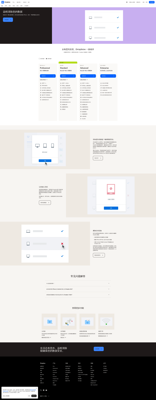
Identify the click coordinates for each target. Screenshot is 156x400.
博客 (91, 366)
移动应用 (42, 368)
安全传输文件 (68, 372)
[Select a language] (126, 2)
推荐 (91, 378)
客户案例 (92, 370)
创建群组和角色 (65, 106)
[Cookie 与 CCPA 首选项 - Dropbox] (19, 393)
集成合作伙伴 (93, 382)
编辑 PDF (67, 376)
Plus (54, 366)
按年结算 (49, 58)
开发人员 (92, 374)
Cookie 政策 (80, 372)
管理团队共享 (64, 104)
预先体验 (42, 378)
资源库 (92, 372)
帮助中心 (79, 366)
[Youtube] (46, 390)
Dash (54, 374)
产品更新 (54, 384)
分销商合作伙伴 (94, 380)
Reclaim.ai (55, 380)
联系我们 (79, 368)
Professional (55, 368)
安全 (41, 376)
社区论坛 (92, 376)
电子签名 (67, 378)
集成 (41, 370)
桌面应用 (42, 366)
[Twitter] (41, 390)
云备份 (66, 374)
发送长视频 (67, 368)
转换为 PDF (67, 380)
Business (54, 370)
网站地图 (79, 378)
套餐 (53, 382)
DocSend (55, 376)
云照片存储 (67, 370)
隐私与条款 (80, 370)
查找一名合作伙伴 (94, 384)
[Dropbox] (6, 2)
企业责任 (105, 372)
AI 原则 (79, 376)
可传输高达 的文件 (47, 92)
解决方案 (42, 374)
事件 (91, 368)
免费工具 (42, 382)
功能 (41, 372)
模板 (41, 380)
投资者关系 (105, 370)
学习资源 (79, 380)
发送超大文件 (68, 366)
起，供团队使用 (66, 85)
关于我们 (105, 366)
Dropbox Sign (55, 378)
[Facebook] (44, 390)
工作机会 (105, 368)
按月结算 (42, 58)
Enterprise (55, 372)
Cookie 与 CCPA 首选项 (82, 374)
